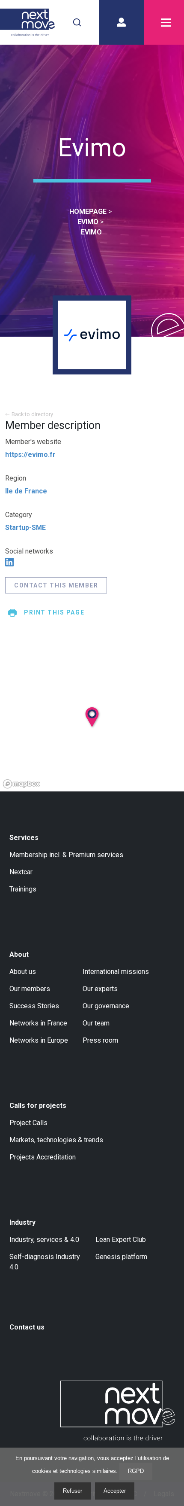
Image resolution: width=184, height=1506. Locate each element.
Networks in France (38, 1023)
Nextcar (21, 872)
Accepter (115, 1491)
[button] (102, 737)
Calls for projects (37, 1105)
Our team (96, 1023)
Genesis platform (121, 1257)
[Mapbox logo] (21, 784)
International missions (116, 971)
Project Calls (28, 1123)
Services (24, 838)
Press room (100, 1040)
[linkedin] (9, 562)
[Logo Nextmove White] (117, 1411)
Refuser (72, 1491)
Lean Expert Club (120, 1239)
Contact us (27, 1327)
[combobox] (77, 22)
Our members (29, 989)
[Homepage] (27, 22)
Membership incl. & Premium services (66, 855)
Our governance (106, 1006)
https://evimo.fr (30, 454)
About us (22, 971)
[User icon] (121, 22)
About (19, 954)
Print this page (54, 612)
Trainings (22, 889)
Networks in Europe (38, 1040)
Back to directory (32, 414)
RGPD (136, 1471)
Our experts (100, 989)
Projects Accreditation (42, 1157)
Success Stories (34, 1006)
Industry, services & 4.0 (44, 1239)
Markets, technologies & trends (56, 1140)
